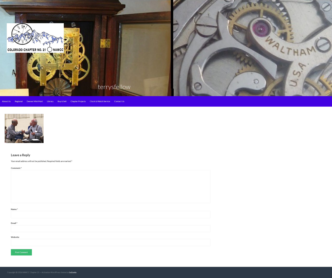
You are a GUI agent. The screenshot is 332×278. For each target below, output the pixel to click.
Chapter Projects (78, 101)
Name (14, 209)
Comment (16, 168)
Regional (19, 101)
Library (50, 101)
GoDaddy (73, 272)
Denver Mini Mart (35, 101)
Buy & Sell (62, 101)
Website (15, 237)
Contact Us (119, 101)
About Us (6, 101)
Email (14, 223)
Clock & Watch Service (100, 101)
